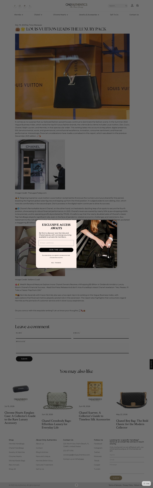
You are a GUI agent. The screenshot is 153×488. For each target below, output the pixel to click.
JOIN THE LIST (56, 250)
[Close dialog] (114, 223)
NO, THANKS (56, 263)
